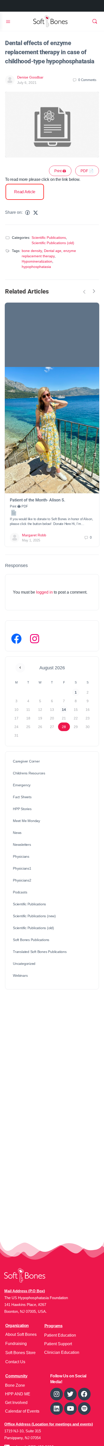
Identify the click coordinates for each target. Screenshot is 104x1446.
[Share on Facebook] (27, 212)
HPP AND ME (17, 1394)
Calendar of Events (22, 1411)
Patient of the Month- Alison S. (37, 500)
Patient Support (58, 1344)
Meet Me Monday (26, 821)
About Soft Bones (21, 1334)
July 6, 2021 (27, 83)
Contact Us (15, 1362)
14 (64, 710)
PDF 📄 (87, 171)
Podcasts (20, 892)
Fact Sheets (22, 797)
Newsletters (22, 845)
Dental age (52, 251)
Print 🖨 (60, 171)
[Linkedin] (56, 1408)
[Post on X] (36, 212)
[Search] (95, 21)
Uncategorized (24, 964)
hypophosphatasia (36, 267)
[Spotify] (84, 1408)
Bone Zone (15, 1385)
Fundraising (16, 1343)
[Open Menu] (8, 21)
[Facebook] (16, 639)
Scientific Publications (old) (53, 243)
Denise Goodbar (30, 77)
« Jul (20, 668)
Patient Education (60, 1335)
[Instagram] (35, 639)
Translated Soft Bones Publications (40, 952)
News (17, 833)
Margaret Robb (34, 535)
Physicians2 (22, 880)
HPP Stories (22, 809)
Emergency (22, 785)
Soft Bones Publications (31, 940)
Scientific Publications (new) (34, 916)
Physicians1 (22, 868)
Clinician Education (61, 1352)
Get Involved (16, 1402)
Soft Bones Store (20, 1353)
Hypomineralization (37, 261)
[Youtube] (70, 1408)
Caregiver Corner (26, 761)
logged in (44, 592)
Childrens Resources (29, 773)
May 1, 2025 (31, 540)
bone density (32, 251)
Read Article (24, 192)
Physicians (21, 856)
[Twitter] (70, 1394)
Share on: (13, 212)
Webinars (20, 975)
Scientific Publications (49, 238)
